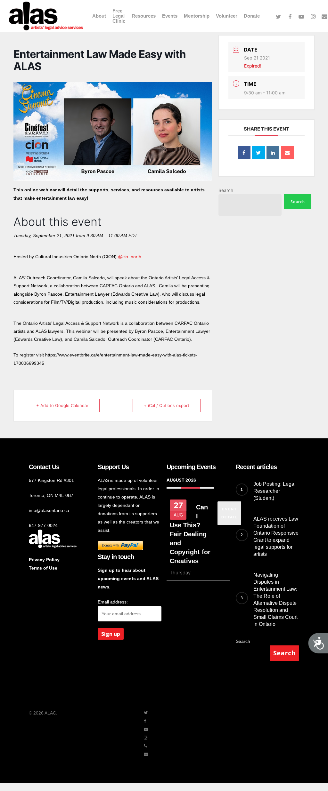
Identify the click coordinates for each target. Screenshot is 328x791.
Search (225, 190)
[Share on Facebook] (244, 152)
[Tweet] (258, 152)
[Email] (287, 152)
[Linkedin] (272, 152)
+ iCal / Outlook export (166, 405)
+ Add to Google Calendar (62, 405)
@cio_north (129, 256)
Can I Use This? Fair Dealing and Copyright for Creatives (190, 534)
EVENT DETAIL (229, 513)
